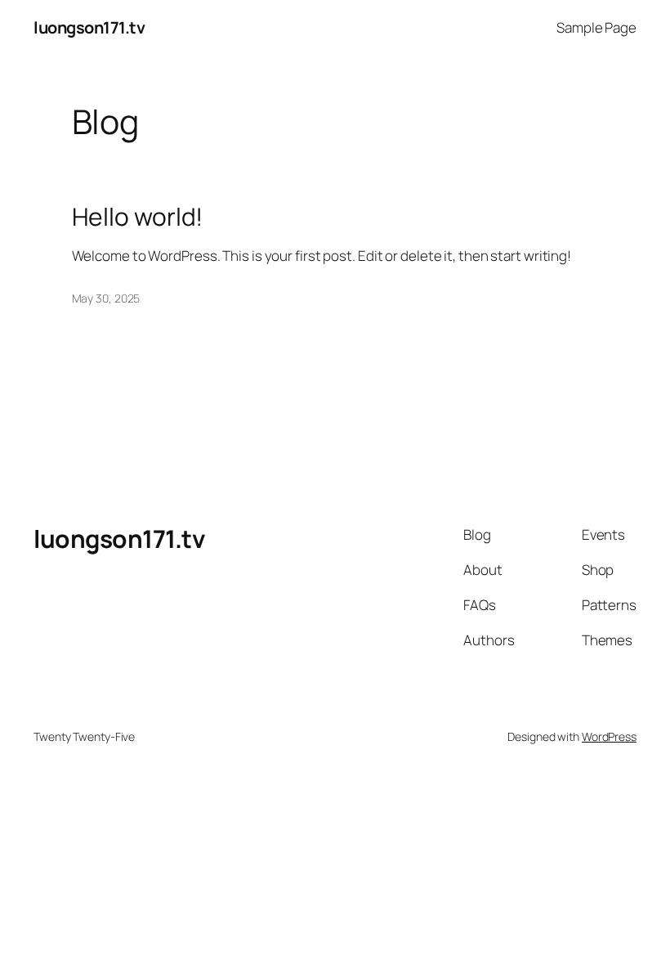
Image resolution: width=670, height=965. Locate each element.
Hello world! (137, 217)
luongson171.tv (89, 27)
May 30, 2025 (106, 298)
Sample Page (596, 27)
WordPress (609, 736)
